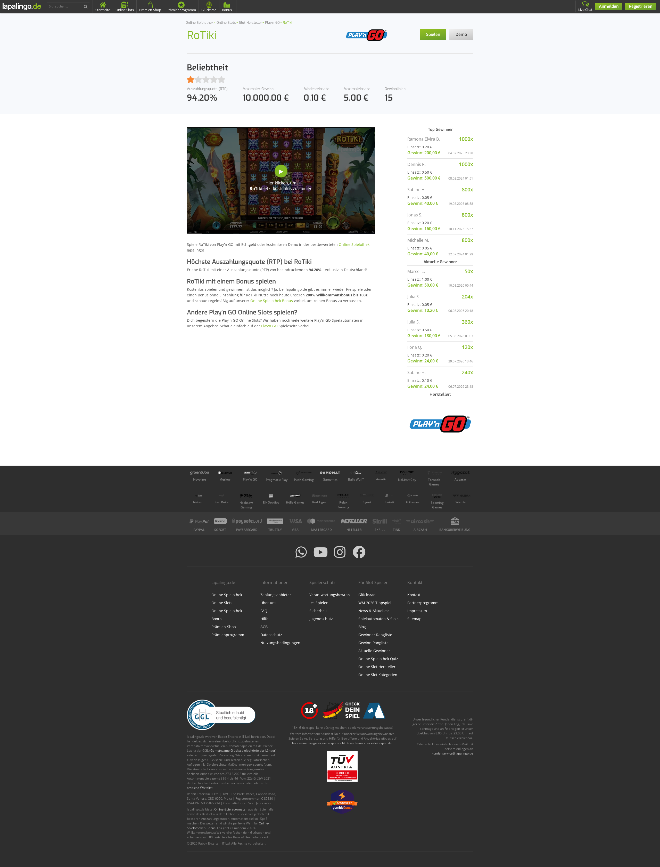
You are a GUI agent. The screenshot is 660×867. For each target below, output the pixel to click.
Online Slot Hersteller (376, 666)
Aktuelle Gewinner (374, 650)
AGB (264, 626)
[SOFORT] (220, 521)
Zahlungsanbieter (275, 594)
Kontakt (413, 594)
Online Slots (221, 602)
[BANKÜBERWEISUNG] (455, 521)
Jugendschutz (321, 618)
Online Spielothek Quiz (378, 658)
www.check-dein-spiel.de (374, 743)
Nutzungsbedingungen (280, 642)
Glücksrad (367, 594)
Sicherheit (318, 610)
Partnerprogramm (423, 602)
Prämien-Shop (223, 626)
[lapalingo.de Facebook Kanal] (359, 552)
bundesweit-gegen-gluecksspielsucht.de (320, 743)
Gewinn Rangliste (373, 642)
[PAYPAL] (199, 521)
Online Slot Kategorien (377, 674)
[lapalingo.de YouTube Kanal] (320, 552)
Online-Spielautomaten (230, 809)
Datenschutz (271, 634)
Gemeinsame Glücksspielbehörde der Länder (242, 750)
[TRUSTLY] (275, 521)
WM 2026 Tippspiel (374, 602)
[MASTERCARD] (321, 521)
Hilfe (264, 618)
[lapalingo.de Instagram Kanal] (339, 552)
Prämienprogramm (227, 634)
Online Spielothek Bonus (271, 300)
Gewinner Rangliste (375, 634)
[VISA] (295, 521)
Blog (362, 626)
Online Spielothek (354, 244)
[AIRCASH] (420, 521)
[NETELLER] (354, 521)
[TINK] (396, 521)
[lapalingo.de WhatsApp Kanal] (301, 552)
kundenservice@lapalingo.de (452, 753)
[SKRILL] (380, 521)
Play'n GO (269, 325)
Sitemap (414, 618)
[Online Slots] (367, 35)
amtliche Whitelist (199, 787)
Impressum (417, 610)
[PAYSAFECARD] (247, 521)
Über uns (268, 602)
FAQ (263, 610)
